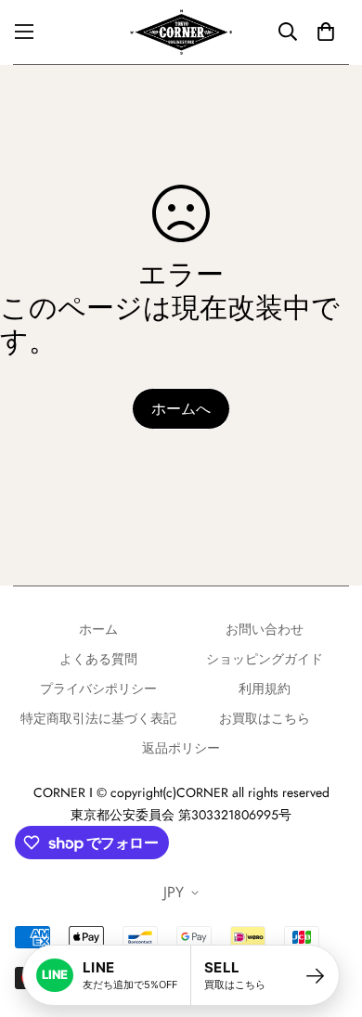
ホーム (98, 629)
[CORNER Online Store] (181, 32)
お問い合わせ (265, 629)
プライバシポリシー (98, 688)
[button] (325, 31)
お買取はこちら (264, 718)
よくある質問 (98, 659)
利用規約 (265, 688)
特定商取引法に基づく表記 (98, 718)
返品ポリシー (181, 748)
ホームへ (181, 408)
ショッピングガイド (264, 659)
